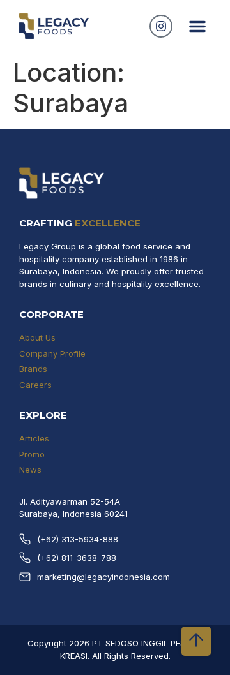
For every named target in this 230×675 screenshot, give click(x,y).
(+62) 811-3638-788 (76, 558)
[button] (197, 26)
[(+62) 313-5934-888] (25, 539)
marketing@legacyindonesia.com (103, 577)
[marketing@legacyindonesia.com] (25, 576)
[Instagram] (161, 26)
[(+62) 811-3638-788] (25, 557)
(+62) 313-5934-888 (77, 539)
